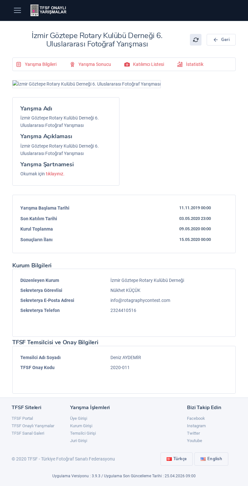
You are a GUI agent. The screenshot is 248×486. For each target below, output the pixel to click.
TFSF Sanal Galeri (28, 433)
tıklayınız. (55, 173)
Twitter (193, 433)
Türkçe (180, 459)
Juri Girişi (78, 440)
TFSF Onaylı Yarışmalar (33, 425)
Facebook (196, 418)
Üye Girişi (78, 418)
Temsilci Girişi (83, 433)
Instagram (196, 425)
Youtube (194, 440)
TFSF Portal (22, 418)
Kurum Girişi (81, 425)
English (214, 459)
